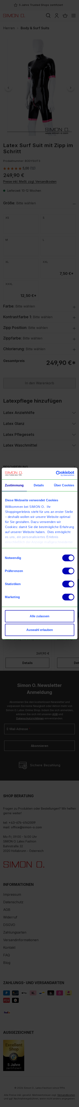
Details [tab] (39, 485)
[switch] (68, 571)
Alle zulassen (39, 616)
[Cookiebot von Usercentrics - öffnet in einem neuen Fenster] (56, 473)
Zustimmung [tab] (14, 485)
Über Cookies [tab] (64, 485)
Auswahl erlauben (39, 630)
